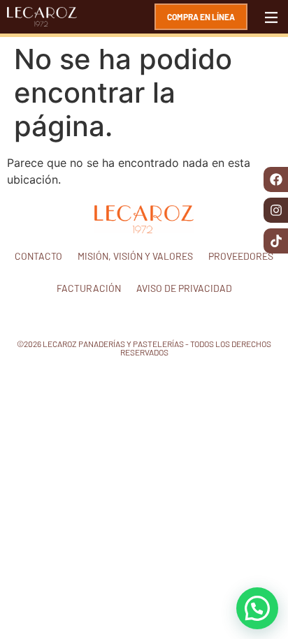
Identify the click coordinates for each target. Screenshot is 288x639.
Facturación (89, 288)
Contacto (38, 256)
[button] (257, 608)
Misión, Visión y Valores (135, 256)
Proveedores (240, 256)
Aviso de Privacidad (184, 288)
